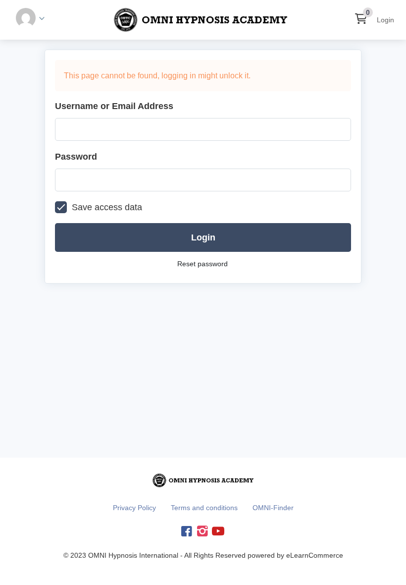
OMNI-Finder (273, 508)
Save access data (107, 207)
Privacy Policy (134, 508)
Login (385, 20)
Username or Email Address (114, 106)
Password (76, 157)
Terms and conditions (204, 508)
